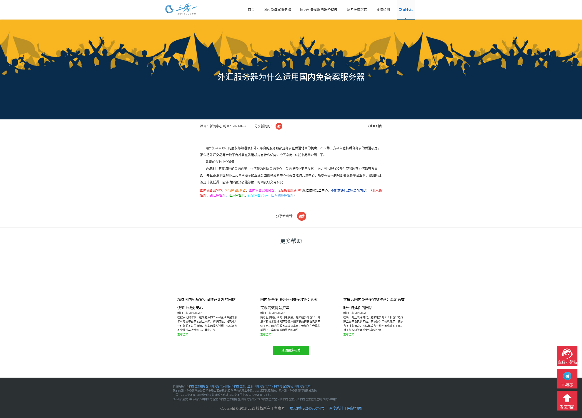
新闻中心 (406, 10)
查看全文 (182, 334)
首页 (251, 10)
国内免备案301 (303, 386)
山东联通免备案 (282, 195)
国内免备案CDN (263, 386)
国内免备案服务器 (277, 10)
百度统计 (336, 408)
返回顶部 (567, 407)
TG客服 (567, 385)
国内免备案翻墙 (283, 386)
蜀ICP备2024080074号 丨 (309, 408)
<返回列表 (374, 126)
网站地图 (354, 408)
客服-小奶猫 (567, 362)
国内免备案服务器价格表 (319, 10)
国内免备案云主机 (242, 386)
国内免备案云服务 (220, 386)
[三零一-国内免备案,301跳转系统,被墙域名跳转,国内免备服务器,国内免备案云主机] (181, 9)
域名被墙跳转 (357, 10)
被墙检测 (383, 10)
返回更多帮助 (291, 350)
